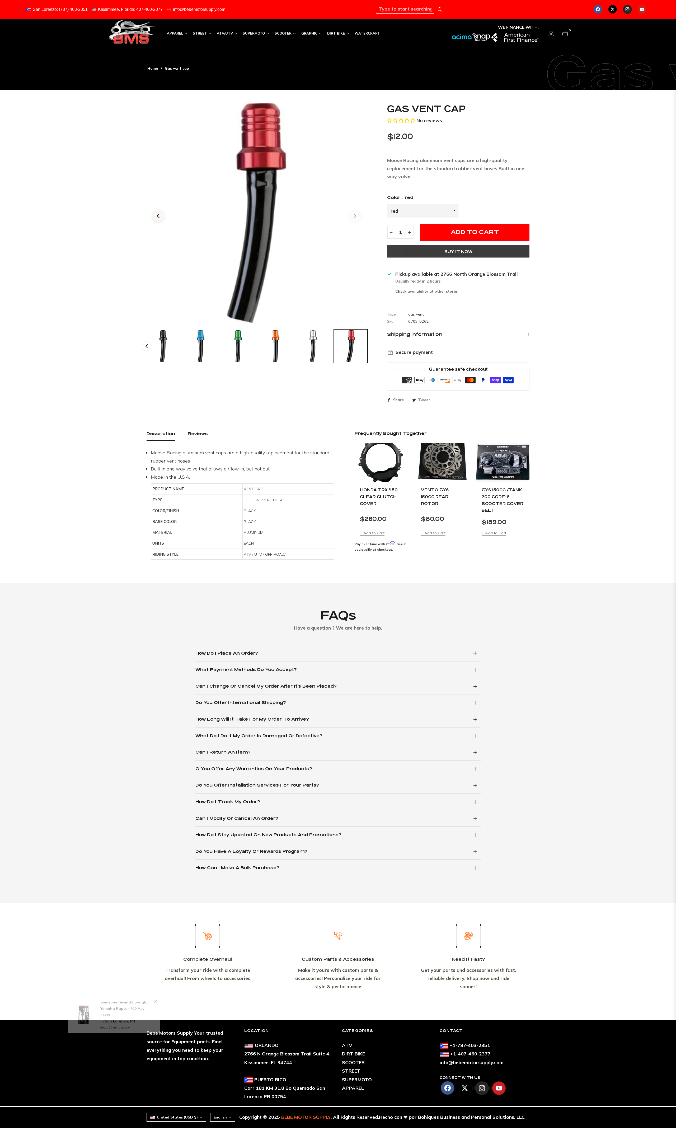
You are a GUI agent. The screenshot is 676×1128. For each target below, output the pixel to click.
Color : (400, 197)
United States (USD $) (177, 1117)
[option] (257, 213)
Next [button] (355, 216)
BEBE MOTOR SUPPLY (306, 1117)
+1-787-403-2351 (470, 1045)
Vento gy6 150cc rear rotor (435, 497)
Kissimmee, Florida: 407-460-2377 (130, 9)
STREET (351, 1071)
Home (152, 68)
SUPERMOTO (357, 1080)
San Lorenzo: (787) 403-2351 (60, 9)
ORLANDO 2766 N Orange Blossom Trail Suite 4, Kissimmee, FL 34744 (287, 1053)
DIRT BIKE (353, 1054)
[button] (401, 120)
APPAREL (353, 1088)
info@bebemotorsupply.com (199, 9)
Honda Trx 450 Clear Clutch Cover (379, 497)
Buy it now (458, 251)
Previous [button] (158, 216)
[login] (551, 33)
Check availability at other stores (426, 291)
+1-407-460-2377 (470, 1054)
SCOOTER (353, 1062)
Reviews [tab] (198, 433)
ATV (347, 1045)
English (220, 1117)
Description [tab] (161, 433)
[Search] (440, 9)
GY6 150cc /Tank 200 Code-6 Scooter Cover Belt (502, 500)
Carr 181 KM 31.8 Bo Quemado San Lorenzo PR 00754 (284, 1088)
